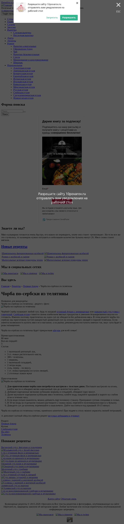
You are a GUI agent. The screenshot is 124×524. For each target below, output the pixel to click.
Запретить (52, 17)
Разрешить (69, 17)
